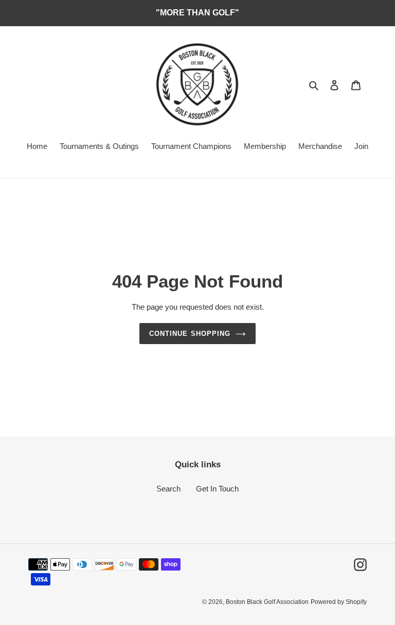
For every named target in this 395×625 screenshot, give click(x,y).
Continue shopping (189, 333)
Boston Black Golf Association (267, 601)
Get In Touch (217, 488)
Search (168, 488)
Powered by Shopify (339, 601)
